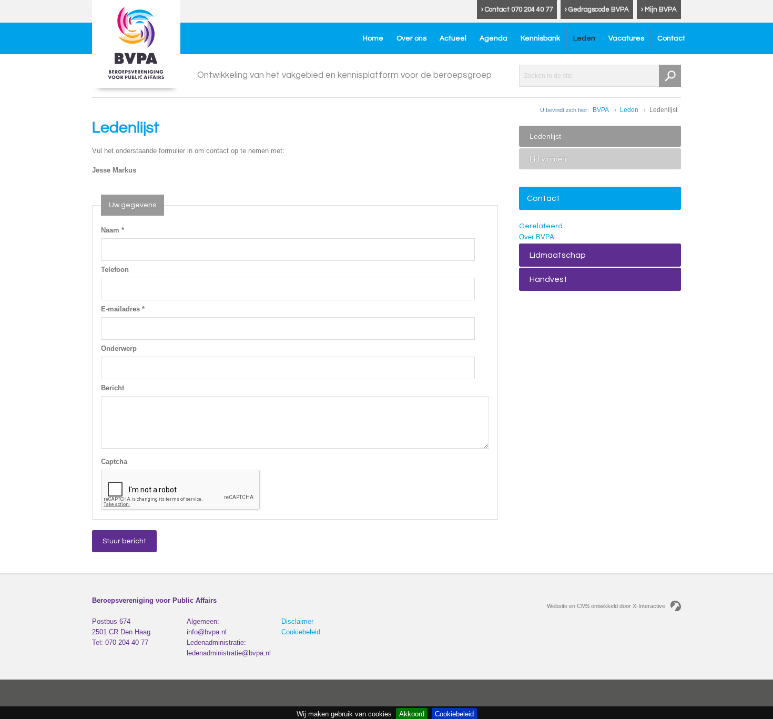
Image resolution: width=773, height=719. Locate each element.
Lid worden (548, 159)
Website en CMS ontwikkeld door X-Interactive (606, 606)
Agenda (493, 38)
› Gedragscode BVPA (597, 9)
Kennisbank (540, 38)
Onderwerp (119, 348)
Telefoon (115, 270)
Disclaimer (297, 621)
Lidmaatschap (558, 255)
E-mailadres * (123, 309)
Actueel (453, 38)
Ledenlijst (545, 136)
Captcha (114, 461)
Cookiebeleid (300, 632)
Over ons (411, 38)
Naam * (112, 230)
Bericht (112, 388)
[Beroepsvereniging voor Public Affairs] (136, 44)
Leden (584, 38)
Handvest (548, 279)
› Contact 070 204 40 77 (517, 9)
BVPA (601, 110)
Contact (671, 38)
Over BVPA (536, 237)
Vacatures (626, 38)
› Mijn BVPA (659, 9)
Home (373, 38)
